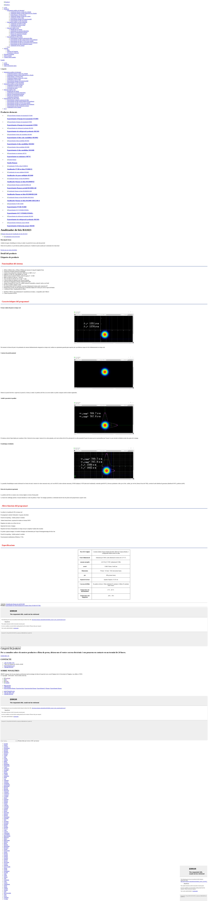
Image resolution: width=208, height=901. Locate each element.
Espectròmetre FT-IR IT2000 (16, 207)
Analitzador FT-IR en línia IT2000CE (19, 169)
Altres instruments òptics (10, 65)
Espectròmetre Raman (56, 688)
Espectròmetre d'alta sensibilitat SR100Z (20, 144)
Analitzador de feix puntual (17, 45)
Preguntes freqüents (9, 54)
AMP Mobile (7, 687)
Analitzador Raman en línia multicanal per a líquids (23, 13)
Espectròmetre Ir (41, 688)
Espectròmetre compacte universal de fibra (21, 38)
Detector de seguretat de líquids (18, 34)
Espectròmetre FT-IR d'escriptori (18, 20)
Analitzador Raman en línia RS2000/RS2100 (22, 194)
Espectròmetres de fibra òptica (15, 36)
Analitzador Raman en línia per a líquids (20, 12)
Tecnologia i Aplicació (13, 53)
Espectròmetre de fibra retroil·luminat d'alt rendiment (23, 39)
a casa (5, 7)
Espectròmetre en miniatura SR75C (19, 156)
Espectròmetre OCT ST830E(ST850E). (20, 213)
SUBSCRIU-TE (5, 656)
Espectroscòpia (20, 688)
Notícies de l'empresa (12, 51)
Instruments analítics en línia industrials (17, 22)
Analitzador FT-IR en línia (17, 17)
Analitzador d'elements (16, 35)
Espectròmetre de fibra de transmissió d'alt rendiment (23, 42)
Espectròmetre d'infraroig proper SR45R (20, 226)
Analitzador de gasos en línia (17, 25)
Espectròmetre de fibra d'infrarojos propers (21, 44)
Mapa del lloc (7, 685)
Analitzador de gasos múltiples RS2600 (20, 175)
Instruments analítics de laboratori (15, 10)
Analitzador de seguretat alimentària (19, 31)
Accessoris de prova (15, 26)
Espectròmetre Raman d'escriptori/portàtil (21, 19)
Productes (6, 9)
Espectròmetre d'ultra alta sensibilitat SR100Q (22, 137)
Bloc (8, 50)
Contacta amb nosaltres (10, 57)
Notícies (6, 48)
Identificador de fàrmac (16, 29)
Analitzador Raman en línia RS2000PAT (20, 182)
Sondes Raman (12, 163)
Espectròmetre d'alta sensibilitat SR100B (20, 150)
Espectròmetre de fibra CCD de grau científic (22, 41)
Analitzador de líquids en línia (18, 23)
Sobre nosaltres (8, 56)
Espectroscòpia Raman (30, 688)
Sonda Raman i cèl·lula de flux (18, 15)
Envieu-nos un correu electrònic (9, 250)
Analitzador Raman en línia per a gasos (20, 16)
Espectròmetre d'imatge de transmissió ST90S (22, 125)
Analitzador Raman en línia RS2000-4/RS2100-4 (23, 200)
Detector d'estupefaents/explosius (18, 32)
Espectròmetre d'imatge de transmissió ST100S (22, 119)
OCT (8, 47)
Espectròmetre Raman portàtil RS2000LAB (21, 188)
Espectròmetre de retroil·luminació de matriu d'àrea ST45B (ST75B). (23, 605)
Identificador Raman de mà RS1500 (15, 604)
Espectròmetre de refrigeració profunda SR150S (23, 131)
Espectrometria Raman (10, 688)
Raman (48, 688)
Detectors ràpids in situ (13, 28)
